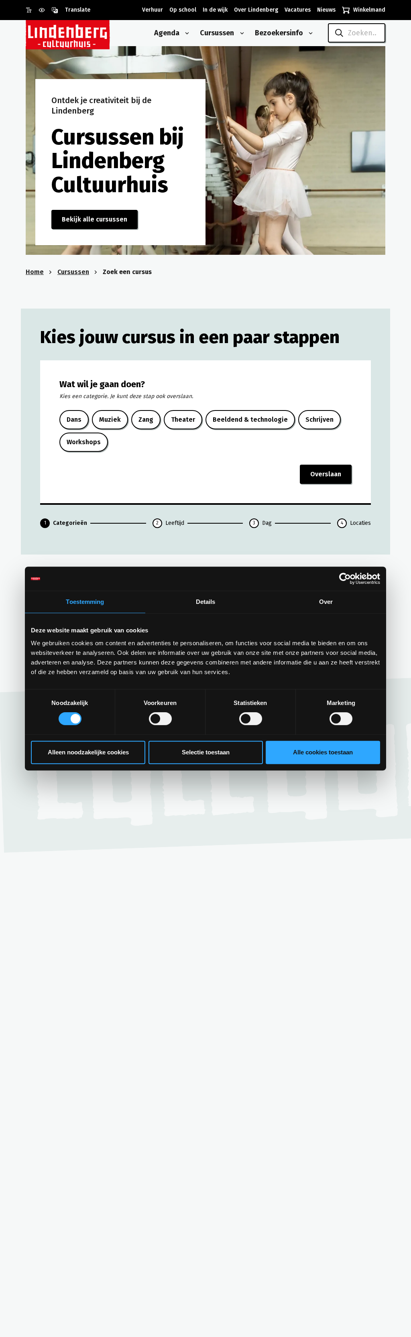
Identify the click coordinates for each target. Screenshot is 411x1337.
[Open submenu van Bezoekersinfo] (309, 33)
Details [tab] (206, 601)
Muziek (110, 419)
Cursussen (73, 272)
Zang (145, 419)
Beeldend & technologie (250, 419)
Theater (183, 419)
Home (35, 272)
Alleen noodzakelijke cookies (88, 752)
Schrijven (319, 419)
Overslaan (325, 474)
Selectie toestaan (206, 752)
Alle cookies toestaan (323, 752)
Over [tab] (326, 601)
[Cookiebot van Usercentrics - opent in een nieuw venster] (345, 579)
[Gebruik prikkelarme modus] (45, 10)
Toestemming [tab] (85, 601)
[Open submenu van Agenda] (185, 33)
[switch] (160, 718)
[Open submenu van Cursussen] (240, 33)
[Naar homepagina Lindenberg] (86, 33)
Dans (74, 419)
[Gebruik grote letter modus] (32, 10)
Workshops (84, 442)
